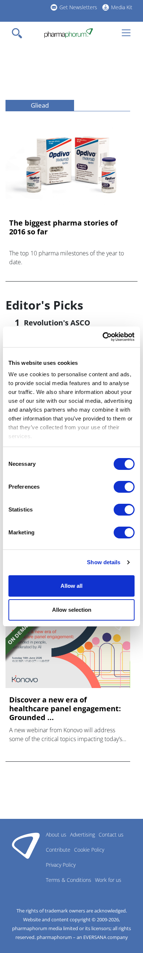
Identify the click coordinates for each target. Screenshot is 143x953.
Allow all (71, 586)
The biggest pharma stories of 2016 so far (63, 227)
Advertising (82, 834)
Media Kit (121, 7)
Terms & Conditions (68, 879)
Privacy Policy (61, 864)
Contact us (111, 834)
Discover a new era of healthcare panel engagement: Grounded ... (65, 708)
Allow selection (71, 610)
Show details (103, 562)
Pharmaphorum (26, 845)
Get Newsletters (78, 7)
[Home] (68, 33)
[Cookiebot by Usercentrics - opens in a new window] (103, 337)
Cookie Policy (89, 849)
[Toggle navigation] (19, 33)
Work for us (108, 879)
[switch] (124, 487)
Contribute (58, 849)
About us (56, 834)
